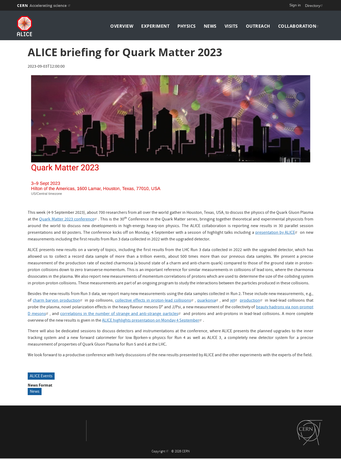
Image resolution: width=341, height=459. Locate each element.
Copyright (159, 451)
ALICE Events (41, 376)
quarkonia (206, 301)
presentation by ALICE (275, 233)
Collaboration (297, 26)
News (210, 26)
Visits (231, 26)
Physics (186, 26)
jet (232, 301)
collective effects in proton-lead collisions (153, 301)
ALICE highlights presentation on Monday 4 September (150, 321)
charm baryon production (56, 301)
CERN (42, 5)
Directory (312, 5)
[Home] (54, 26)
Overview (121, 26)
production (250, 301)
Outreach (258, 26)
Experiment (155, 26)
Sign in (295, 5)
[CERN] (309, 432)
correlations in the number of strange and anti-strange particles (119, 314)
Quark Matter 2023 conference (66, 219)
